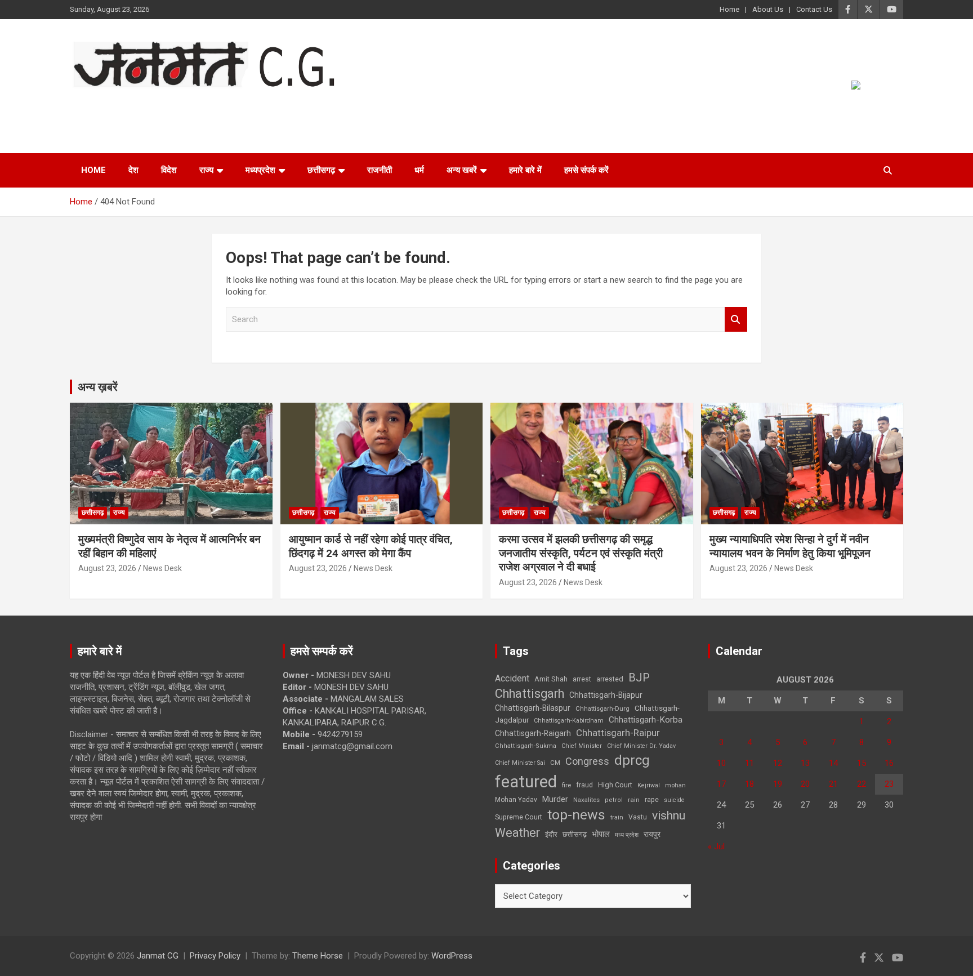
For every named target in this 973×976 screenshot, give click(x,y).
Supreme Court (518, 817)
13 (805, 763)
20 (805, 784)
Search (736, 319)
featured (526, 781)
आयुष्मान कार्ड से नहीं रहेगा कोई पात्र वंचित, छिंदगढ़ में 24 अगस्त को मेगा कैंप (371, 546)
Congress (587, 761)
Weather (517, 833)
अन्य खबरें (462, 170)
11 (749, 763)
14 (833, 763)
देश (133, 170)
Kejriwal (648, 785)
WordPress (451, 956)
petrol (614, 800)
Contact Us (814, 9)
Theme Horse (317, 956)
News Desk (162, 568)
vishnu (668, 815)
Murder (555, 799)
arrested (609, 679)
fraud (584, 785)
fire (566, 785)
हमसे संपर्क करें (586, 170)
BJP (639, 677)
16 (889, 763)
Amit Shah (551, 679)
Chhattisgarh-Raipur (618, 732)
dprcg (632, 760)
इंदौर (551, 834)
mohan (675, 785)
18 (749, 784)
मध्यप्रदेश (260, 170)
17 (721, 784)
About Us (767, 9)
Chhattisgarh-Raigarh (533, 733)
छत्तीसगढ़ (321, 170)
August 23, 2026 (107, 568)
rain (634, 800)
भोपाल (601, 834)
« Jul (716, 846)
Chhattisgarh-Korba (645, 720)
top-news (576, 814)
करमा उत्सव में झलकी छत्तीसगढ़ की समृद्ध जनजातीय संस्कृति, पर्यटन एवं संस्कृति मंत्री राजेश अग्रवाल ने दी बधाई (581, 553)
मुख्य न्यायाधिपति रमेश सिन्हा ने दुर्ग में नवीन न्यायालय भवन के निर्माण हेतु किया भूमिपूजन (790, 546)
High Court (615, 785)
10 (721, 763)
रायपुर (652, 834)
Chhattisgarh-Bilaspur (532, 707)
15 (861, 763)
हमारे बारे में (525, 170)
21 (833, 784)
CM (555, 762)
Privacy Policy (215, 956)
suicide (674, 800)
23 (889, 784)
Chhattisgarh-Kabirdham (569, 720)
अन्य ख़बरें (98, 387)
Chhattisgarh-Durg (602, 708)
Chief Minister (581, 746)
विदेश (169, 170)
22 (861, 784)
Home (729, 9)
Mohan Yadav (516, 800)
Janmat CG (125, 104)
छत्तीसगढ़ (575, 834)
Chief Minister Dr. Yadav (641, 746)
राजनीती (379, 170)
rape (652, 799)
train (616, 817)
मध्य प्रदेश (627, 835)
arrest (582, 679)
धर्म (419, 170)
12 (777, 763)
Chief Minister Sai (520, 762)
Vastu (637, 817)
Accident (512, 678)
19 (777, 784)
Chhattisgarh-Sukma (525, 746)
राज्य (206, 170)
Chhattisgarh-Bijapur (605, 694)
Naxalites (586, 800)
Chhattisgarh (529, 694)
